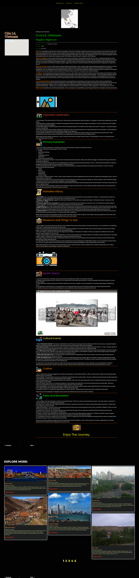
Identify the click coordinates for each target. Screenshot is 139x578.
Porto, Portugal (52, 480)
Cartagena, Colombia (53, 524)
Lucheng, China (96, 500)
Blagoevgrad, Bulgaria (10, 527)
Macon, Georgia (8, 483)
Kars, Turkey (95, 547)
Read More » (10, 492)
